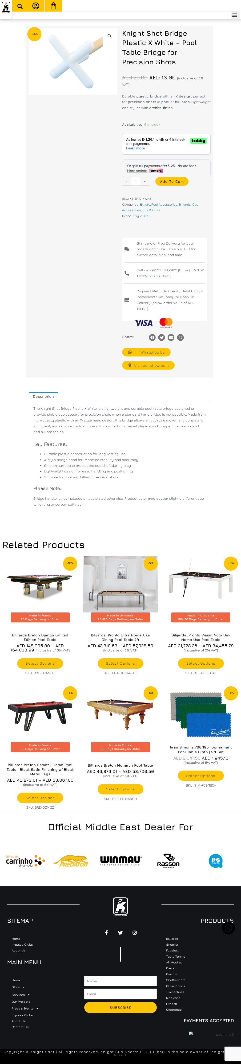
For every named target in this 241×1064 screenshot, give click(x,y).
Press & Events (22, 1008)
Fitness (171, 1004)
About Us (18, 950)
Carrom (171, 974)
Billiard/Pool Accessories (158, 204)
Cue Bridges (151, 210)
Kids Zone (173, 998)
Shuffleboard (175, 980)
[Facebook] (152, 337)
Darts (170, 968)
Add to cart (172, 181)
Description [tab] (43, 396)
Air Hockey (174, 962)
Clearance (174, 1009)
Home (16, 938)
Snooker (172, 944)
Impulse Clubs (22, 944)
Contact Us (20, 1027)
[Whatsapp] (180, 337)
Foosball (172, 950)
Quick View (201, 738)
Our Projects (21, 1001)
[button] (20, 6)
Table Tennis (175, 956)
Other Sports (175, 986)
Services (18, 995)
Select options (40, 663)
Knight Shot (141, 216)
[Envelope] (171, 337)
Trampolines (175, 992)
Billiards (185, 204)
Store (16, 987)
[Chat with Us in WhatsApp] (228, 933)
